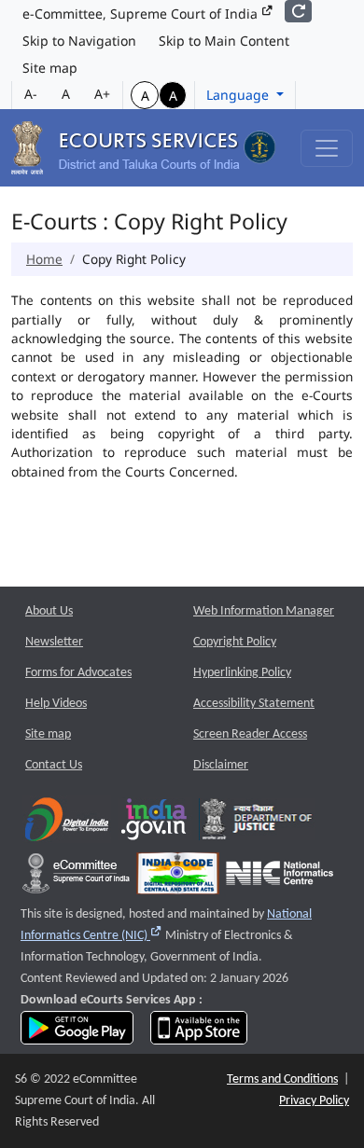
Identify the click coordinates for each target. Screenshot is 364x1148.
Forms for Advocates (78, 673)
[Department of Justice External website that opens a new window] (257, 823)
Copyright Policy (234, 642)
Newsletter (54, 642)
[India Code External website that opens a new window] (177, 877)
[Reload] (298, 11)
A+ (102, 94)
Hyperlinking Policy (242, 673)
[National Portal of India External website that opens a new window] (155, 823)
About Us (49, 611)
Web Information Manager (263, 611)
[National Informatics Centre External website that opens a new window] (279, 877)
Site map (49, 67)
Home (44, 259)
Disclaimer (220, 765)
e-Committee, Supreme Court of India (141, 13)
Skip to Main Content (224, 40)
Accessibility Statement (254, 704)
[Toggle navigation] (327, 148)
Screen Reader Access (250, 734)
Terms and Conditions (282, 1079)
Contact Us (53, 765)
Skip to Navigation (79, 40)
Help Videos (56, 704)
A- (30, 94)
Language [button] (239, 95)
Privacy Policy (314, 1101)
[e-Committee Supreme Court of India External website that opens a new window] (76, 877)
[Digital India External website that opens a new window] (67, 823)
